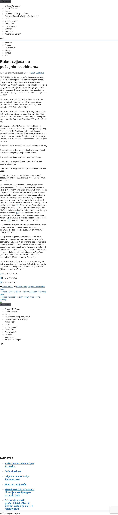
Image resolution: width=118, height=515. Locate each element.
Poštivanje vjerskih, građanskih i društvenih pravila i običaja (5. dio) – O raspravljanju (19, 504)
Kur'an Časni (10, 8)
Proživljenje (10, 26)
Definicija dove (13, 471)
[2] (17, 212)
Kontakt (8, 53)
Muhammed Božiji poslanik (16, 13)
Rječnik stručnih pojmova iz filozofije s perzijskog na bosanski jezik (19, 492)
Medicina (9, 31)
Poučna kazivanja (12, 34)
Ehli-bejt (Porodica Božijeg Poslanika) (21, 16)
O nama (8, 45)
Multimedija (10, 47)
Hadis (7, 11)
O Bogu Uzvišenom (13, 6)
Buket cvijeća (7, 286)
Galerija (8, 50)
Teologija (9, 23)
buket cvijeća (21, 286)
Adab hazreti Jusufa (15, 484)
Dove (7, 18)
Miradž (8, 29)
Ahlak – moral (11, 21)
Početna (8, 42)
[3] (9, 220)
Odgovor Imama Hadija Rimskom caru (17, 478)
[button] (17, 8)
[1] (18, 205)
